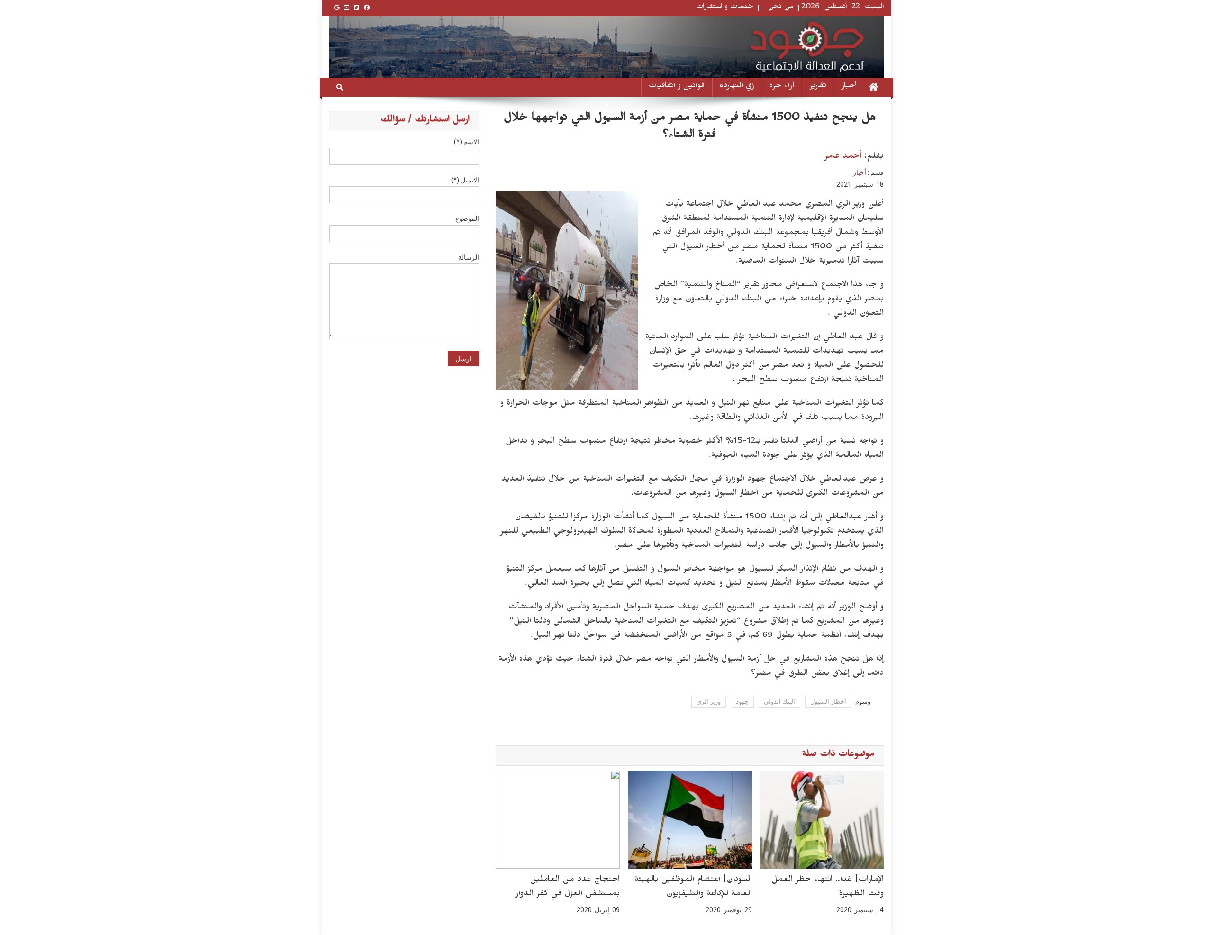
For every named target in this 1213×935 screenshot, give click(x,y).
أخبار (849, 87)
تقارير (817, 87)
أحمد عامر (842, 157)
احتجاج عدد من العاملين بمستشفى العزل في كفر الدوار (568, 887)
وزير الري (709, 701)
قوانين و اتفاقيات (677, 87)
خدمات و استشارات (724, 7)
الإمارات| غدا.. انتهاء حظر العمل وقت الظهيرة (827, 887)
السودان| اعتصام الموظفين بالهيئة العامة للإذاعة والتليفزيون (693, 887)
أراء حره (781, 87)
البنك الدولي (779, 701)
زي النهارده (737, 87)
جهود (742, 701)
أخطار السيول (828, 701)
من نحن (781, 7)
